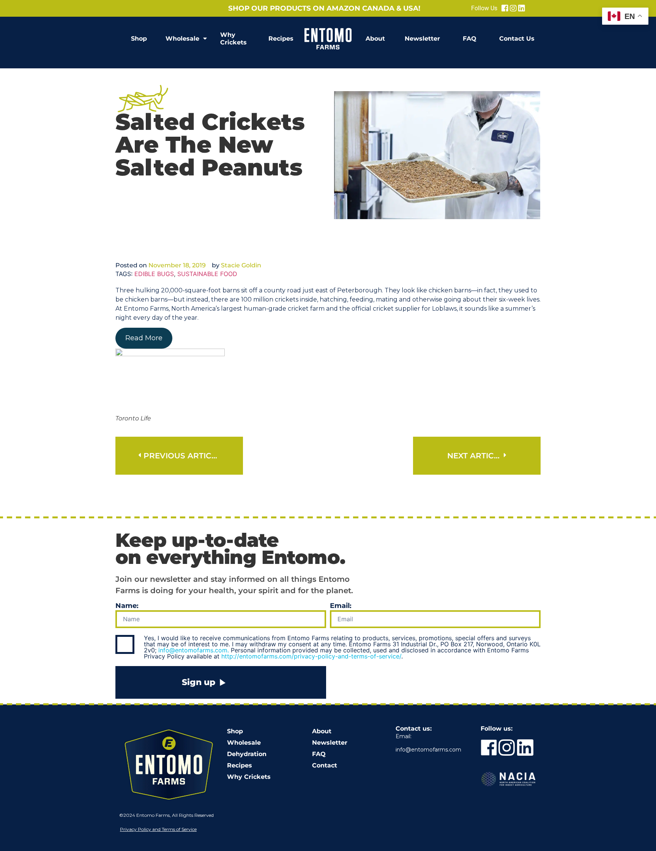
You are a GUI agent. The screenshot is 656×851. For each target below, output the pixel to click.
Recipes (280, 38)
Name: (127, 606)
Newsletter (422, 38)
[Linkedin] (521, 8)
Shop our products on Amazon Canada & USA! (324, 8)
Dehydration (246, 754)
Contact (324, 765)
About (375, 38)
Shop (139, 38)
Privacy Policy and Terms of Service (158, 829)
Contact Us (517, 38)
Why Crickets (233, 38)
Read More (143, 338)
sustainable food (207, 274)
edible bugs (154, 274)
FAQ (469, 38)
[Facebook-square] (505, 8)
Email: (341, 606)
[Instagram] (513, 8)
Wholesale (182, 38)
